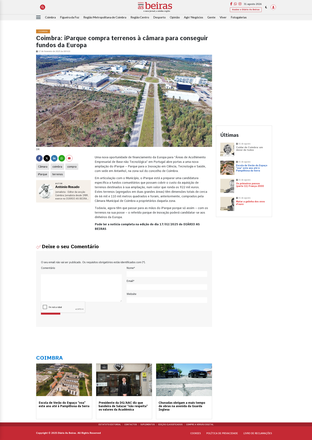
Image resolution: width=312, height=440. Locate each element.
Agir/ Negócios (193, 17)
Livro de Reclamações (257, 433)
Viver (223, 17)
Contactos (130, 425)
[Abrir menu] (38, 17)
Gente (211, 17)
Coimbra (50, 17)
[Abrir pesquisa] (42, 7)
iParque (42, 174)
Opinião (175, 17)
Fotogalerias (239, 17)
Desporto (159, 17)
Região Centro (139, 17)
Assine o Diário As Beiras (246, 9)
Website (131, 294)
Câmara (42, 166)
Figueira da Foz (69, 17)
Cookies (195, 433)
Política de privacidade (222, 433)
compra (71, 166)
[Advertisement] (244, 52)
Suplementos (147, 425)
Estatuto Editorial (110, 425)
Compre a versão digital (200, 425)
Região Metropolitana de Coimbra (104, 17)
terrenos (57, 174)
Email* (130, 281)
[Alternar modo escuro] (266, 7)
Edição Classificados (170, 425)
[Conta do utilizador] (273, 7)
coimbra (57, 166)
